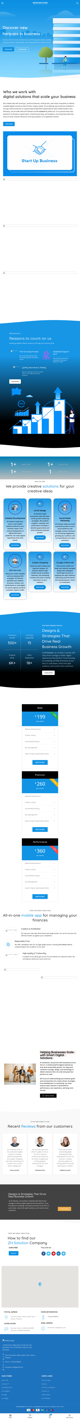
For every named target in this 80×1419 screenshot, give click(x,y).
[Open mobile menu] (2, 3)
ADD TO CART (40, 762)
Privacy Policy (46, 1380)
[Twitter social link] (48, 1253)
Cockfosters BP (7, 1387)
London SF (5, 1384)
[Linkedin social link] (58, 1253)
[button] (40, 1285)
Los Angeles (6, 1391)
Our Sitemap (46, 1398)
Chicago (4, 1395)
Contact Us (45, 1391)
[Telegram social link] (63, 1253)
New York (5, 1380)
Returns (44, 1384)
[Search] (77, 3)
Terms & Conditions (48, 1387)
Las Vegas (5, 1398)
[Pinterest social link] (53, 1253)
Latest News (46, 1395)
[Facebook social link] (43, 1253)
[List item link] (20, 1362)
